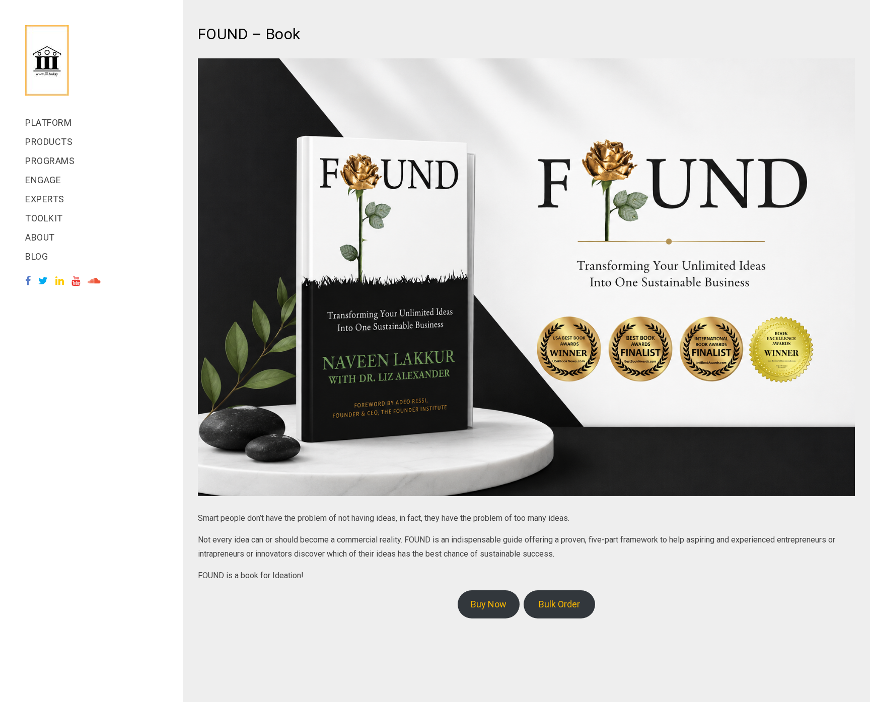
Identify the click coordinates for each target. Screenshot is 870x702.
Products (48, 141)
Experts (44, 199)
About (40, 237)
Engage (43, 180)
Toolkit (44, 218)
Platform (48, 122)
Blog (36, 256)
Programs (50, 160)
